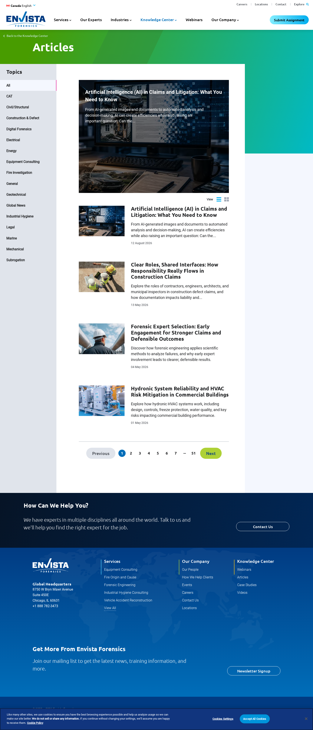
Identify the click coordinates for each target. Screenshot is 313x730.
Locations (261, 4)
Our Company (195, 561)
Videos (242, 593)
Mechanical (15, 249)
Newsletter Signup (253, 670)
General (12, 184)
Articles (242, 577)
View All (110, 608)
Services (112, 561)
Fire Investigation (19, 173)
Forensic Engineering (119, 585)
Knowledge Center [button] (157, 19)
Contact (281, 4)
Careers (242, 4)
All (8, 85)
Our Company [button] (223, 19)
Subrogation (15, 260)
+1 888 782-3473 (45, 606)
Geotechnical (16, 195)
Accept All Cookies (254, 718)
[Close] (306, 718)
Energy (11, 151)
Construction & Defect (22, 118)
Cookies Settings (222, 718)
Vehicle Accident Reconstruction (128, 600)
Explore (299, 4)
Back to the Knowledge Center (27, 36)
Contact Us (263, 526)
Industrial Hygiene (19, 216)
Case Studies (247, 585)
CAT (9, 96)
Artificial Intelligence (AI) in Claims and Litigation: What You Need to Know (153, 96)
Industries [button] (120, 19)
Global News (15, 205)
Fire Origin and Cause (120, 577)
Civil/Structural (17, 107)
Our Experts (91, 19)
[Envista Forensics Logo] (51, 565)
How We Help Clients (197, 577)
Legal (10, 227)
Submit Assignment (289, 19)
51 (193, 452)
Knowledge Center (255, 561)
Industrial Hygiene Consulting (126, 593)
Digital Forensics (19, 129)
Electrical (13, 140)
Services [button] (61, 19)
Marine (11, 238)
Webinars (194, 19)
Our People (190, 570)
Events (187, 585)
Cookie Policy (35, 722)
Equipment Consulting (23, 162)
